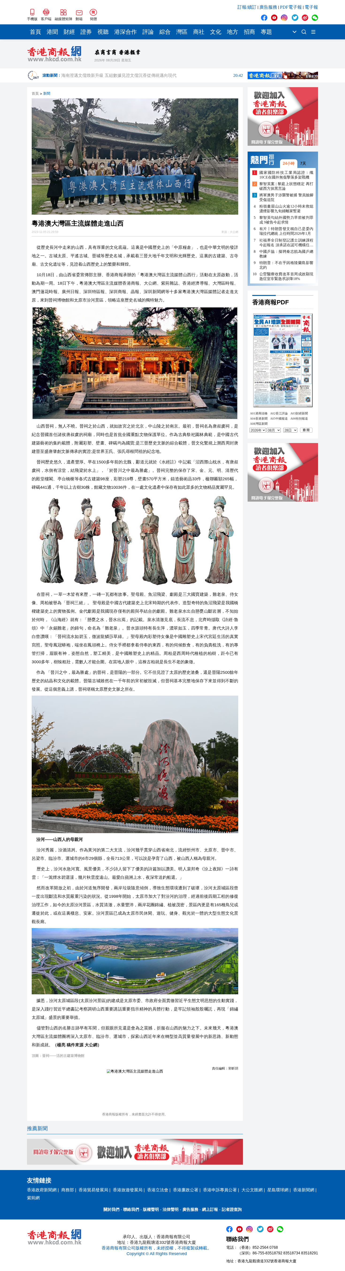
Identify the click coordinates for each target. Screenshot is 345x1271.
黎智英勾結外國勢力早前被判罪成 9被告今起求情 (286, 220)
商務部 (67, 1190)
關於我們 (111, 1209)
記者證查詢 (232, 1209)
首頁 (35, 32)
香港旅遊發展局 (127, 1190)
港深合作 (125, 32)
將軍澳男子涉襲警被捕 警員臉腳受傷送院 (286, 197)
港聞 (52, 32)
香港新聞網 (303, 1190)
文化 (215, 32)
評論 (148, 32)
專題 (266, 32)
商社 (198, 32)
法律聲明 (171, 1209)
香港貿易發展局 (93, 1190)
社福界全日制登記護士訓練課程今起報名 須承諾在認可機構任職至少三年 (286, 242)
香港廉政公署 (185, 1190)
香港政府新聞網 (42, 1190)
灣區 (182, 32)
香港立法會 (157, 1190)
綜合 (165, 32)
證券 (86, 32)
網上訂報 (210, 1209)
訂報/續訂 (247, 7)
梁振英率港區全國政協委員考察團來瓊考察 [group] (152, 75)
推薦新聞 (37, 1128)
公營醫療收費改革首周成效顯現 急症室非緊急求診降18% (286, 276)
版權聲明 (151, 1209)
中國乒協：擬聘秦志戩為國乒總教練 (286, 253)
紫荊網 (33, 1198)
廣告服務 (268, 7)
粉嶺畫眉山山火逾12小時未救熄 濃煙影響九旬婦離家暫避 (286, 208)
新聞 (46, 93)
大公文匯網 (252, 1190)
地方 (232, 32)
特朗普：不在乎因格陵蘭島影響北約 (286, 265)
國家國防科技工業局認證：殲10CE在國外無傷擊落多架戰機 (286, 174)
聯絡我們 (131, 1209)
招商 (249, 32)
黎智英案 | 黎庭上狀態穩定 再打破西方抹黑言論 (286, 186)
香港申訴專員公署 (220, 1190)
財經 (69, 32)
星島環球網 (277, 1190)
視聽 (103, 32)
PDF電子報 (291, 7)
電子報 (311, 7)
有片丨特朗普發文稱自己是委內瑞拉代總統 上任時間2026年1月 (286, 231)
